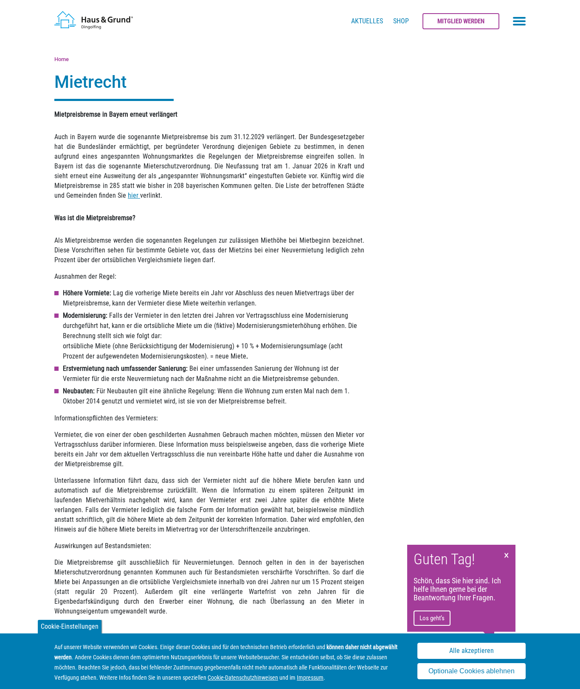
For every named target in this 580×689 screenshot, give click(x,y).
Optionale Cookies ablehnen (471, 671)
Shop (401, 21)
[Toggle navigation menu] (519, 21)
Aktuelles (367, 21)
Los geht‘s (432, 618)
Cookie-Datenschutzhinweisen (243, 677)
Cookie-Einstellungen (70, 626)
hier (134, 195)
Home (61, 59)
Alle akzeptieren (471, 651)
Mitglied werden (460, 21)
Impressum (310, 677)
